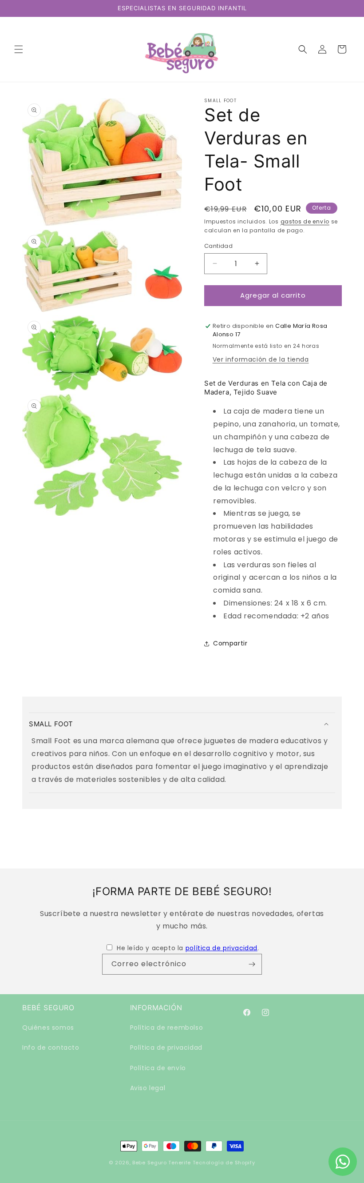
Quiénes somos (48, 1027)
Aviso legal (148, 1087)
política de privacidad (221, 948)
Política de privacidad (166, 1047)
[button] (18, 49)
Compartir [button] (230, 643)
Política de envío (158, 1068)
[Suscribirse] (251, 964)
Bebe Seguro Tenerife (161, 1162)
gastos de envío (305, 221)
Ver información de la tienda (261, 359)
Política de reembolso (166, 1027)
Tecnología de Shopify (224, 1162)
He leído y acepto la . (188, 948)
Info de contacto (50, 1047)
